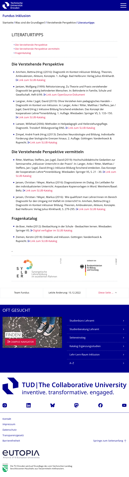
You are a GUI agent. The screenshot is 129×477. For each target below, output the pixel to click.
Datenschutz (10, 430)
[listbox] (64, 268)
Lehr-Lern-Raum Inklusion (85, 355)
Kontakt (7, 419)
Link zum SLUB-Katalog (31, 80)
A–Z (72, 363)
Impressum (9, 424)
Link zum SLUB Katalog (92, 209)
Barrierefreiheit (11, 441)
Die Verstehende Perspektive (31, 45)
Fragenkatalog (23, 53)
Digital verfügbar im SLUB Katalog (52, 231)
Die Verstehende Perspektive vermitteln (37, 49)
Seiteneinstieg (77, 338)
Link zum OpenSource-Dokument (65, 95)
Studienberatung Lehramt (84, 329)
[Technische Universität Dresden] (13, 5)
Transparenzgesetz (13, 436)
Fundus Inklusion (17, 16)
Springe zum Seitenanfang (108, 441)
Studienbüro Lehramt (82, 321)
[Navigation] (123, 5)
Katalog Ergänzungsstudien (85, 346)
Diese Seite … (105, 293)
